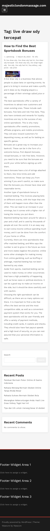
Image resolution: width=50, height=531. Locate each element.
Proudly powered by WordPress (16, 522)
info (36, 57)
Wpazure (6, 526)
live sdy (11, 65)
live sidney (33, 65)
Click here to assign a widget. (14, 472)
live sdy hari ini (21, 65)
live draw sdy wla (22, 63)
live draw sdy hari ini (26, 60)
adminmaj (10, 57)
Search (7, 355)
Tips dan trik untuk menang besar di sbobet (24, 408)
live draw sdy (11, 60)
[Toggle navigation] (4, 10)
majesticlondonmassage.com (24, 5)
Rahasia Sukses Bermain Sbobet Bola (21, 395)
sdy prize (13, 68)
